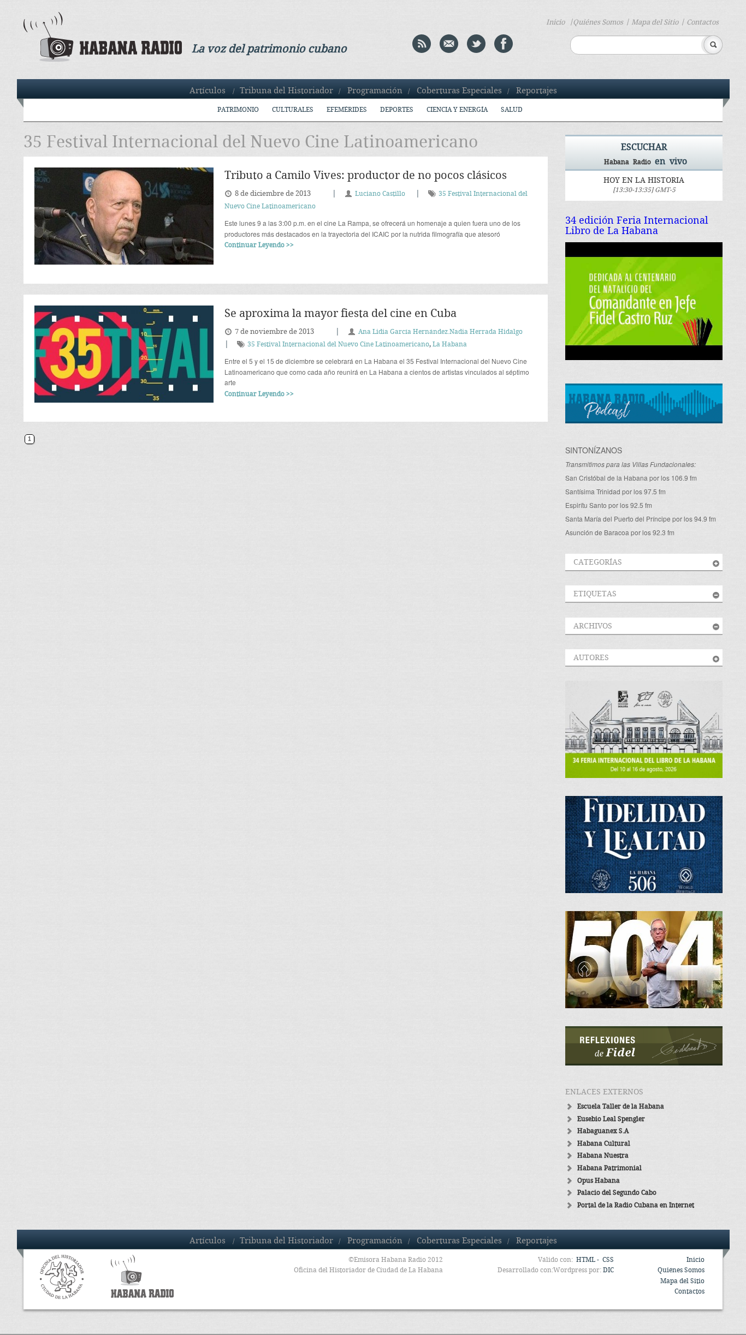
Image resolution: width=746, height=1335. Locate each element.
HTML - (588, 1260)
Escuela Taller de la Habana (620, 1106)
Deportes (396, 109)
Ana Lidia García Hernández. (403, 332)
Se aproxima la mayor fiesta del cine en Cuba (340, 314)
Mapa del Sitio (654, 22)
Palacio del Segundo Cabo (616, 1192)
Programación (374, 91)
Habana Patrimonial (609, 1168)
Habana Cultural (603, 1143)
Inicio (555, 22)
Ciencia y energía (457, 109)
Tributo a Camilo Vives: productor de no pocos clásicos (365, 176)
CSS (608, 1260)
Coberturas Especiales (459, 91)
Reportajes (536, 91)
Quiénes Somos (598, 22)
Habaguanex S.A (603, 1131)
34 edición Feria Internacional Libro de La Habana (636, 226)
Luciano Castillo (380, 193)
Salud (512, 109)
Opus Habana (598, 1180)
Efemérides (347, 109)
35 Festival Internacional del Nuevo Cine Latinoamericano (338, 344)
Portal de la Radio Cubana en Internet (635, 1205)
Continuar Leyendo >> (259, 245)
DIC (608, 1270)
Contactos (702, 22)
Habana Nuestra (603, 1155)
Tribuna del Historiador (286, 91)
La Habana (450, 344)
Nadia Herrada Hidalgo (486, 332)
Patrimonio (238, 109)
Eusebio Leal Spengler (611, 1119)
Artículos (208, 91)
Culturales (292, 109)
